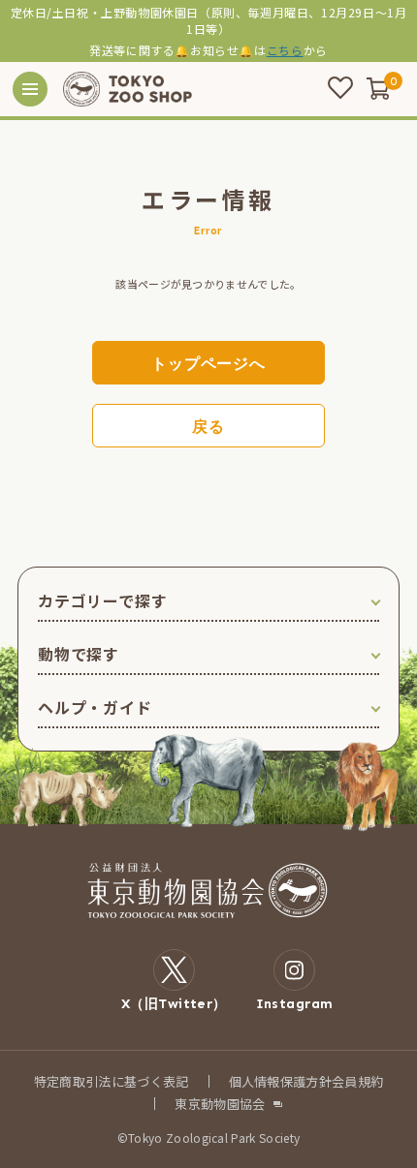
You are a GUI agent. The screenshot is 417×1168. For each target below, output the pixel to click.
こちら (285, 50)
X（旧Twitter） (174, 1003)
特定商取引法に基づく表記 (111, 1081)
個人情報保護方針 (281, 1081)
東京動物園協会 (220, 1103)
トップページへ (208, 363)
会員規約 (357, 1081)
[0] (378, 88)
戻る (208, 426)
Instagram (295, 1003)
